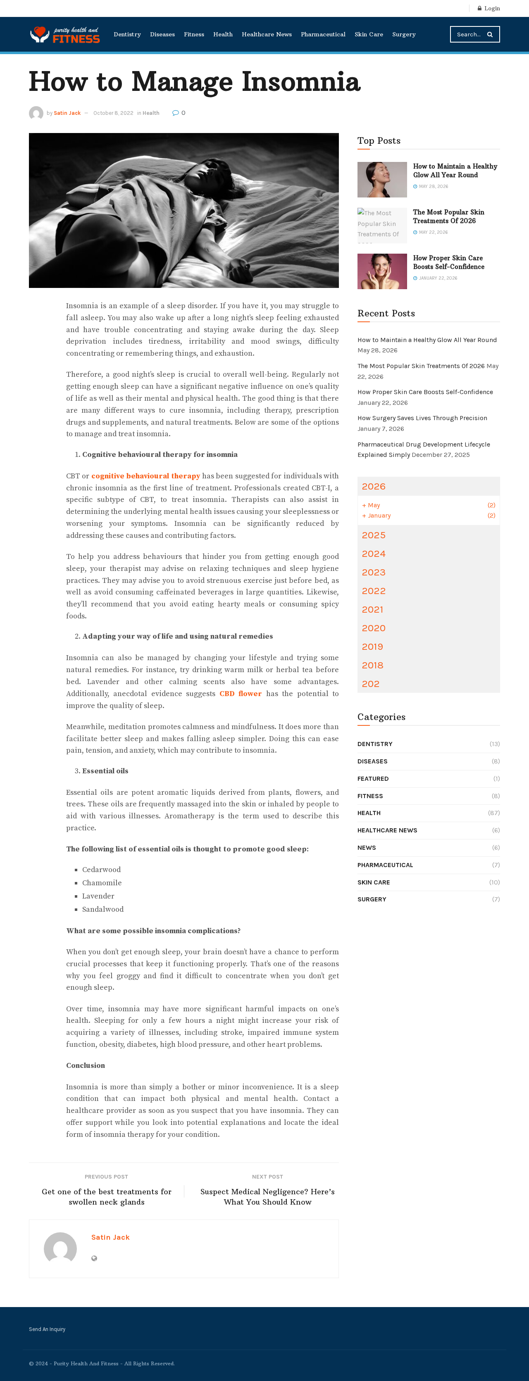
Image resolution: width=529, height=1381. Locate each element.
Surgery (404, 34)
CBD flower (240, 694)
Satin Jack (67, 113)
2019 (372, 646)
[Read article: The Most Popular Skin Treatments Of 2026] (382, 225)
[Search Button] (491, 34)
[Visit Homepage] (65, 34)
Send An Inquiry (47, 1329)
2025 (374, 535)
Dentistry (127, 34)
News (366, 847)
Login (491, 8)
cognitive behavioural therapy (145, 476)
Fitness (194, 34)
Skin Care (369, 34)
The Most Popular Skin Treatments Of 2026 (421, 366)
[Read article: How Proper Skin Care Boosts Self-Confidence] (382, 271)
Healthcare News (267, 34)
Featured (373, 778)
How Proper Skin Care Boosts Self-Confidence (425, 392)
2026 (374, 486)
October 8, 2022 (113, 113)
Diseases (162, 34)
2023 (374, 572)
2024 (374, 553)
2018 (373, 665)
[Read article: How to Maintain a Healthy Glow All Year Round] (382, 179)
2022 (374, 591)
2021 (373, 609)
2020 (374, 628)
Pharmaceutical (323, 34)
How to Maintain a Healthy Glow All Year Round (427, 340)
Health (223, 34)
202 (371, 683)
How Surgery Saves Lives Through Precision (422, 418)
